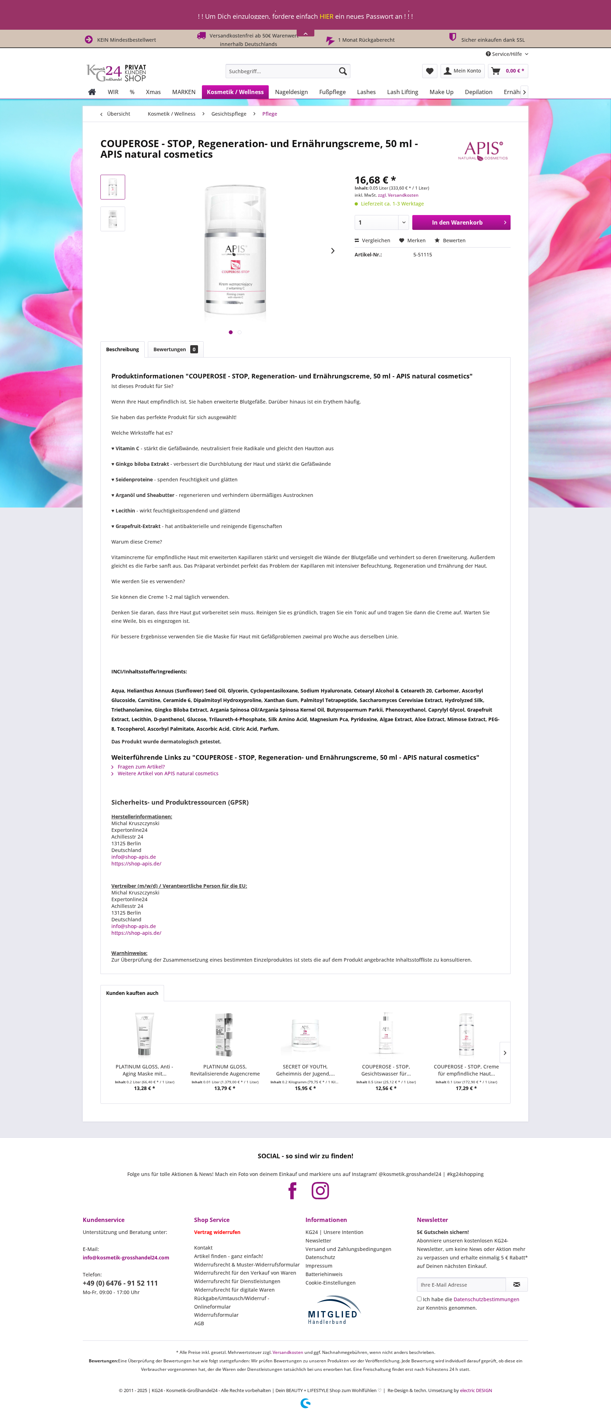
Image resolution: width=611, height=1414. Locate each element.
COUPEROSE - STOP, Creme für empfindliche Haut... (466, 1070)
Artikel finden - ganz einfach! (228, 1256)
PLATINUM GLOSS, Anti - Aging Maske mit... (144, 1070)
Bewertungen (174, 349)
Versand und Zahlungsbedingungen (348, 1249)
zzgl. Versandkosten (398, 195)
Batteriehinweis (324, 1274)
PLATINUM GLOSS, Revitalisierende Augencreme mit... (225, 1070)
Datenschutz (320, 1257)
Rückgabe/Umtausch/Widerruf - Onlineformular (231, 1302)
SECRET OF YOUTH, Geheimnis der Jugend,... (305, 1070)
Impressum (319, 1265)
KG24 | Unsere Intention (334, 1232)
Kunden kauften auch (132, 993)
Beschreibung (122, 349)
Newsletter (318, 1240)
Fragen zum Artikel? (140, 766)
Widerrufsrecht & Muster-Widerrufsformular (247, 1264)
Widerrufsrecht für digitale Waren (234, 1289)
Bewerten (454, 240)
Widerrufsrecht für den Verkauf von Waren (245, 1272)
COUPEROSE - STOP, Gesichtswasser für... (386, 1070)
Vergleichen (375, 240)
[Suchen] (343, 71)
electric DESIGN (476, 1390)
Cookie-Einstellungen (331, 1282)
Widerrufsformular (216, 1314)
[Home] (92, 92)
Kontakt (203, 1247)
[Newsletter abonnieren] (517, 1284)
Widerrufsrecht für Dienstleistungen (237, 1281)
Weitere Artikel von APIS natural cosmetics (167, 773)
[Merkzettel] (429, 71)
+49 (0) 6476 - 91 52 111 (120, 1283)
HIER (326, 15)
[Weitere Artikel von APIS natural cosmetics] (483, 150)
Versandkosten (288, 1352)
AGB (199, 1323)
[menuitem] (288, 71)
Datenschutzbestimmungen (486, 1299)
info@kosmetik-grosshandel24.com (126, 1257)
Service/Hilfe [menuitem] (507, 54)
